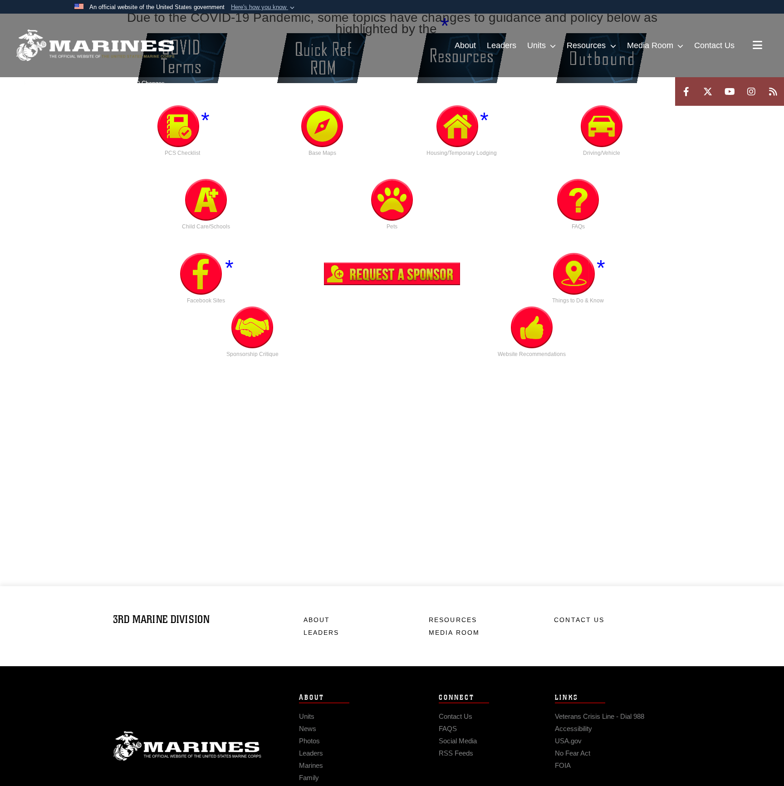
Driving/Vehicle (601, 153)
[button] (263, 7)
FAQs (578, 226)
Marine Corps (187, 746)
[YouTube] (729, 91)
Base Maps (322, 153)
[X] (708, 91)
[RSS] (773, 91)
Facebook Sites (206, 300)
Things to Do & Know (578, 300)
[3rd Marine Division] (95, 45)
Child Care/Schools (206, 226)
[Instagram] (751, 91)
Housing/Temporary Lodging (461, 153)
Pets (392, 226)
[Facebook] (686, 91)
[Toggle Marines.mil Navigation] (757, 46)
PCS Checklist (182, 153)
